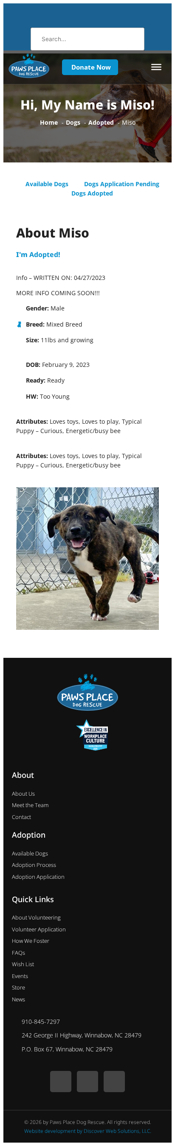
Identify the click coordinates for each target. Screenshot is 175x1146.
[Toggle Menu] (156, 67)
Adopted (43, 254)
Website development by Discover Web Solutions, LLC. (87, 1131)
